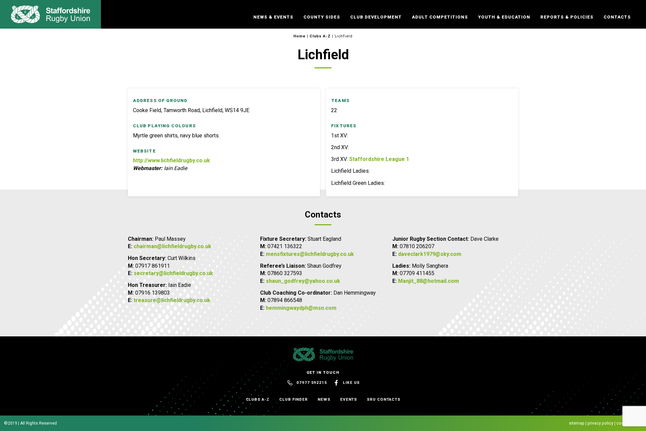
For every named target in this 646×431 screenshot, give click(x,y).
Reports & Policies (567, 17)
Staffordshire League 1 (379, 159)
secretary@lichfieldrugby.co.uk (173, 273)
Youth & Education (504, 17)
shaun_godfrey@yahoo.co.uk (303, 281)
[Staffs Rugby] (50, 20)
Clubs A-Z (320, 36)
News (324, 399)
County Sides (321, 17)
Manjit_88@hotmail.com (428, 281)
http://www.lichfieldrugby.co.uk (171, 160)
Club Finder (293, 399)
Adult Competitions (440, 17)
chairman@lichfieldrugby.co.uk (172, 246)
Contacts (617, 17)
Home (299, 36)
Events (348, 399)
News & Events (273, 17)
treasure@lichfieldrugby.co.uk (172, 300)
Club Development (376, 17)
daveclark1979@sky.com (429, 254)
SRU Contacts (383, 399)
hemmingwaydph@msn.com (301, 308)
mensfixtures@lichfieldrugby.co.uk (310, 254)
